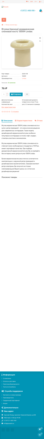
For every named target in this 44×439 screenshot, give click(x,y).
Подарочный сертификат (11, 400)
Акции (5, 403)
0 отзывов (15, 112)
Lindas (24, 78)
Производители (8, 398)
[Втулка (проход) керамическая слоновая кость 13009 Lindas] (22, 52)
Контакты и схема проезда (12, 395)
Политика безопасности (11, 384)
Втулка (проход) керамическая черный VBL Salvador (20, 316)
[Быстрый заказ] (27, 94)
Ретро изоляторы (11, 25)
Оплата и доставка (9, 381)
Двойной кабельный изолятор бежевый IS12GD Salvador (21, 354)
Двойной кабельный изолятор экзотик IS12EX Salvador (21, 202)
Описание (7, 120)
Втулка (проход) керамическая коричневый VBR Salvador (22, 278)
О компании (7, 378)
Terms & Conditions (9, 387)
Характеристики (24, 120)
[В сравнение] (40, 41)
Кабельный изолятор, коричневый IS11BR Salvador (19, 240)
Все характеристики (9, 107)
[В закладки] (40, 38)
